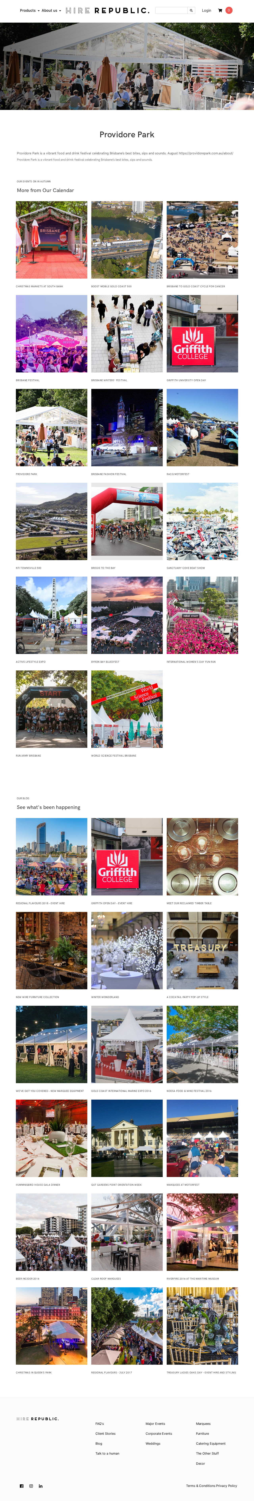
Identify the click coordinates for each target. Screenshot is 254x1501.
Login (206, 10)
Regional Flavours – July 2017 (111, 1372)
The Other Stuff (207, 1453)
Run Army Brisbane (28, 755)
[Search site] (191, 10)
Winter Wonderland (105, 997)
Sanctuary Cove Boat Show (186, 568)
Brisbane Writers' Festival (109, 380)
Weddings (153, 1443)
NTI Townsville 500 (28, 568)
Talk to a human (107, 1453)
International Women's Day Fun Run (191, 662)
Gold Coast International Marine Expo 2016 (121, 1091)
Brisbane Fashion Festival (108, 474)
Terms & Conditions (200, 1486)
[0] (220, 10)
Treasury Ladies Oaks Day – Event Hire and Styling (201, 1372)
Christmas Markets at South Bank (39, 286)
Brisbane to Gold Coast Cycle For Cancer (196, 286)
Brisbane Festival (27, 380)
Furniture (202, 1434)
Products (28, 10)
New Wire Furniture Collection (37, 997)
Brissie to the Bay (103, 568)
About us (49, 10)
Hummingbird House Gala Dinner (38, 1185)
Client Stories (105, 1434)
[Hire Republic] (107, 10)
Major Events (155, 1424)
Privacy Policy (226, 1486)
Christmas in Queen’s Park (34, 1372)
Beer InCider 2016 (27, 1278)
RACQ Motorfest (178, 474)
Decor (200, 1463)
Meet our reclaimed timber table (189, 903)
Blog (98, 1443)
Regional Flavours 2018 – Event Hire (40, 903)
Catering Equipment (211, 1443)
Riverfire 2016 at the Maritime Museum (193, 1278)
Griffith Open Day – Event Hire (111, 903)
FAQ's (99, 1424)
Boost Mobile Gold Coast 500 (111, 286)
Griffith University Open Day (186, 380)
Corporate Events (159, 1434)
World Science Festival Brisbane (113, 755)
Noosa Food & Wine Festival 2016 (189, 1091)
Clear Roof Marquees (106, 1278)
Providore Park (26, 474)
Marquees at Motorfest (183, 1185)
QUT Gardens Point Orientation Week (116, 1185)
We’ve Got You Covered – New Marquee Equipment (50, 1091)
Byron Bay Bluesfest (105, 662)
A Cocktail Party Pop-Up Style (187, 997)
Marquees (203, 1424)
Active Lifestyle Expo (31, 662)
